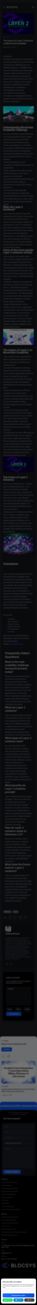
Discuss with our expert (18, 1295)
